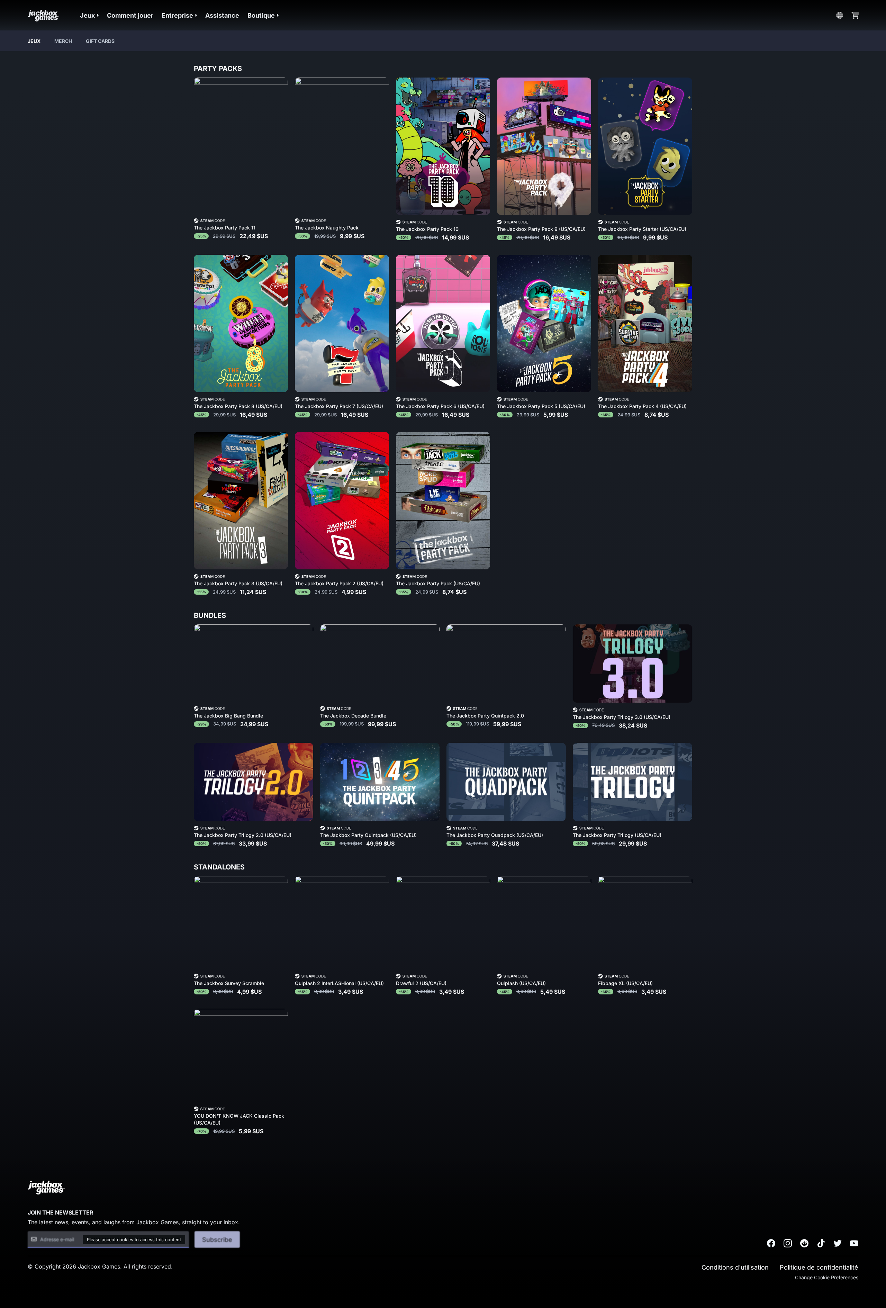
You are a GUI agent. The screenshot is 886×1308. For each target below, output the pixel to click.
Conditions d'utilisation (735, 1267)
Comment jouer (130, 15)
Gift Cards (100, 41)
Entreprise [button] (177, 15)
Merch (63, 41)
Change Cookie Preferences (826, 1277)
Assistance (222, 15)
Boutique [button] (261, 15)
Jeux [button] (87, 15)
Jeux (34, 41)
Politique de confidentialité (819, 1267)
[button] (89, 15)
